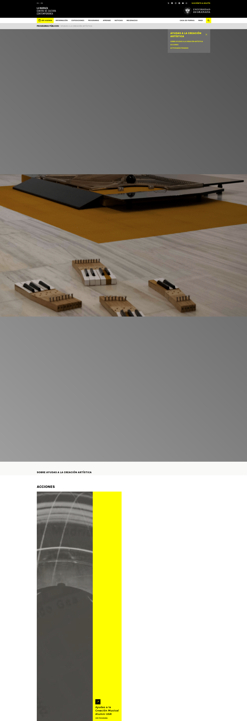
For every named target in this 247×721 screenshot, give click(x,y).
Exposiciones (78, 20)
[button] (208, 20)
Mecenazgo (132, 20)
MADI (200, 20)
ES (38, 3)
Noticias (119, 20)
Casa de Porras (187, 20)
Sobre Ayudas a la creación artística (186, 41)
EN (42, 3)
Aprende (107, 20)
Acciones (174, 45)
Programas (93, 20)
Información (62, 20)
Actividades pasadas (179, 48)
